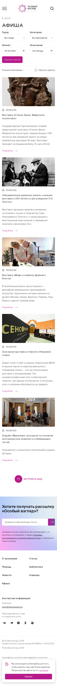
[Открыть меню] (4, 8)
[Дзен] (18, 622)
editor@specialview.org (12, 607)
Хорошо (28, 676)
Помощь (6, 567)
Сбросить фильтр (47, 70)
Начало (6, 45)
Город (5, 32)
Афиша (6, 583)
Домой (7, 18)
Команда (34, 575)
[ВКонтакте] (4, 622)
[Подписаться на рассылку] (51, 522)
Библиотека (36, 567)
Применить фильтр (12, 60)
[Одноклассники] (25, 622)
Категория (36, 32)
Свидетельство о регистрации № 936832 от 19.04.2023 (28, 643)
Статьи (33, 558)
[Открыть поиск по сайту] (52, 8)
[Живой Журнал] (32, 622)
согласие (43, 670)
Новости (7, 575)
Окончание (36, 45)
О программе (9, 558)
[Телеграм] (11, 622)
